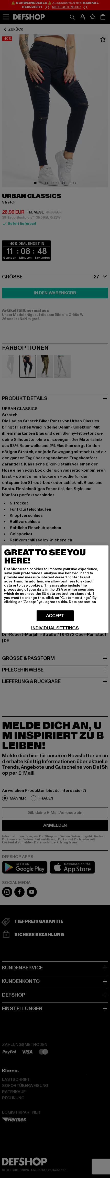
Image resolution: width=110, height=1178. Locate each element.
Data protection (82, 601)
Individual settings (55, 628)
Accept (55, 615)
